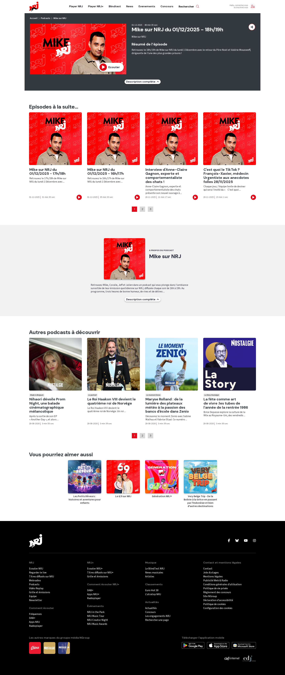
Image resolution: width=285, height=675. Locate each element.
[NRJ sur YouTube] (246, 540)
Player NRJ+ (95, 6)
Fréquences (35, 614)
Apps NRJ (34, 622)
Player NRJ (76, 6)
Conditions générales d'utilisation (222, 584)
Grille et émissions (39, 592)
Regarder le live (38, 572)
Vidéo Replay (36, 588)
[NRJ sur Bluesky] (237, 540)
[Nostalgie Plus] (64, 648)
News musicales (154, 572)
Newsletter (35, 600)
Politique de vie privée (215, 588)
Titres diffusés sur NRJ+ (100, 572)
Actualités (151, 608)
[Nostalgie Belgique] (49, 648)
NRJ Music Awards (97, 624)
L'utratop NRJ (153, 594)
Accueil (33, 18)
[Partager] (252, 27)
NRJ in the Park (95, 612)
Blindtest (115, 6)
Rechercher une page (157, 620)
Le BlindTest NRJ (154, 568)
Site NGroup (210, 596)
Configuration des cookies (217, 608)
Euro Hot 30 (151, 590)
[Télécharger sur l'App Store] (218, 645)
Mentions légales (213, 576)
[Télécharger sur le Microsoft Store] (244, 645)
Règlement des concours (217, 592)
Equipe (33, 596)
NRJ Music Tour (95, 616)
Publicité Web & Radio (215, 580)
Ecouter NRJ (36, 568)
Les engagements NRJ (157, 616)
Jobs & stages (211, 572)
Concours (166, 6)
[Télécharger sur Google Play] (193, 645)
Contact (207, 568)
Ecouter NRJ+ (95, 568)
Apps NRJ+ (93, 594)
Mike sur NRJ (59, 18)
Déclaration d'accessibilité (218, 600)
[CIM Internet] (231, 658)
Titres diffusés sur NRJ (41, 576)
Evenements (147, 6)
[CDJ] (249, 658)
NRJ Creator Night (97, 620)
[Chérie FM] (35, 648)
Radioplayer (36, 626)
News (129, 6)
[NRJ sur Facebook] (229, 540)
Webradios (35, 580)
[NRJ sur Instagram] (254, 540)
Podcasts (45, 18)
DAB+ (32, 618)
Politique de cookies (214, 604)
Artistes (149, 576)
